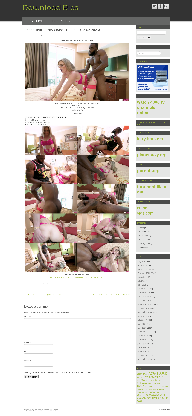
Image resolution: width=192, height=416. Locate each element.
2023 (42, 283)
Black (160, 380)
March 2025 (143, 288)
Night (147, 389)
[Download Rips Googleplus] (166, 6)
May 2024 (142, 328)
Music (140, 231)
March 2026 (143, 269)
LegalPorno (156, 387)
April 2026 (142, 265)
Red (158, 392)
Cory (49, 283)
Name (27, 342)
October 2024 (143, 308)
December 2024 (144, 300)
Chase (45, 283)
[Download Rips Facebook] (160, 6)
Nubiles (151, 389)
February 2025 (144, 292)
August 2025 (143, 277)
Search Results (60, 21)
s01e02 (145, 395)
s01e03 (151, 395)
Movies (141, 228)
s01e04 (157, 395)
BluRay (140, 383)
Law (150, 387)
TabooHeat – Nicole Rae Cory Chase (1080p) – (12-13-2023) (43, 295)
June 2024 (142, 324)
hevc (140, 386)
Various (150, 397)
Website (27, 360)
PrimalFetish (152, 392)
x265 (140, 400)
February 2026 (144, 273)
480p (144, 373)
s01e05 (162, 395)
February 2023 (144, 339)
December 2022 (144, 347)
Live (162, 387)
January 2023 (143, 343)
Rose (162, 392)
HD (160, 383)
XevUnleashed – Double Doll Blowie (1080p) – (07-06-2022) (111, 295)
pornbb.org (148, 170)
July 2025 (142, 281)
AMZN (149, 380)
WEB (156, 397)
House (146, 387)
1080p (38, 283)
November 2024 (145, 304)
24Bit (139, 374)
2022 (142, 377)
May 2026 (142, 261)
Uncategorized (144, 243)
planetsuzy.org (152, 154)
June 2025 (142, 285)
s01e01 (139, 395)
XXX (32, 283)
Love (166, 386)
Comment (29, 316)
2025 (161, 377)
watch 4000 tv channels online (151, 107)
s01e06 (139, 398)
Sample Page (36, 21)
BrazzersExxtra (150, 383)
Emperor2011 (46, 35)
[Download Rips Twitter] (154, 6)
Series (140, 239)
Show (144, 398)
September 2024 (145, 312)
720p (152, 373)
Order (163, 389)
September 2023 (145, 332)
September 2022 (145, 359)
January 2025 (143, 296)
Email (27, 351)
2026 (140, 380)
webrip (163, 397)
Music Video (143, 235)
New (142, 389)
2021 (138, 377)
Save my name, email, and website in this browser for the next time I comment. (59, 372)
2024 (154, 376)
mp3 (139, 389)
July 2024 (142, 320)
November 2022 (145, 351)
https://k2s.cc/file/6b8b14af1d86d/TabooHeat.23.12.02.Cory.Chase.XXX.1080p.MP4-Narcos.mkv (77, 278)
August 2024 (143, 316)
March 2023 (143, 335)
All (145, 380)
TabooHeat (54, 283)
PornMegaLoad (142, 392)
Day (157, 383)
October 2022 (143, 355)
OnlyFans (157, 389)
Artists (155, 380)
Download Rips (50, 7)
